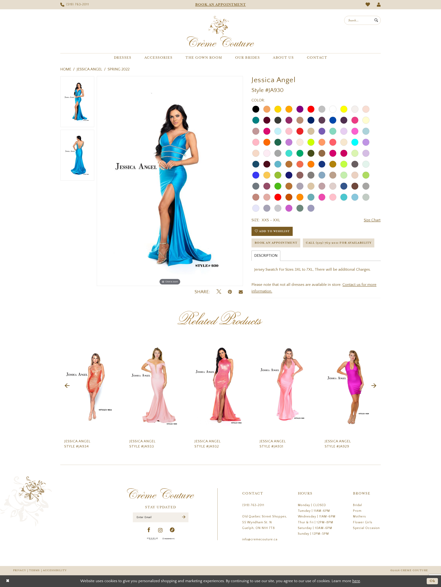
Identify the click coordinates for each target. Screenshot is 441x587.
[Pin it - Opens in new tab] (230, 292)
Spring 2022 (119, 69)
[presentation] (90, 386)
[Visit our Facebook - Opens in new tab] (149, 530)
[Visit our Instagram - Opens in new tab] (160, 530)
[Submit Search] (376, 20)
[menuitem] (74, 5)
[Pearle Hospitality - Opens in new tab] (152, 538)
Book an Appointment (276, 243)
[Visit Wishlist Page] (367, 4)
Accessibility (55, 570)
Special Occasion (366, 528)
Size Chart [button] (372, 220)
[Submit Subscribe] (184, 517)
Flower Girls (362, 522)
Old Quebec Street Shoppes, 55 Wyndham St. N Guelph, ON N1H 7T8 (264, 522)
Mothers (359, 516)
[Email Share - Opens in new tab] (241, 291)
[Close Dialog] (7, 581)
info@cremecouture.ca (259, 539)
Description (266, 255)
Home (65, 69)
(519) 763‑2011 (253, 505)
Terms (34, 570)
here (356, 581)
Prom (357, 511)
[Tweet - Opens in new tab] (218, 292)
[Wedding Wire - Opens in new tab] (168, 539)
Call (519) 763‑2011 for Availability (338, 243)
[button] (378, 5)
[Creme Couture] (220, 31)
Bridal (357, 505)
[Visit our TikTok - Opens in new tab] (172, 530)
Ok (432, 581)
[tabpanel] (77, 103)
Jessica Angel (89, 69)
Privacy (19, 570)
